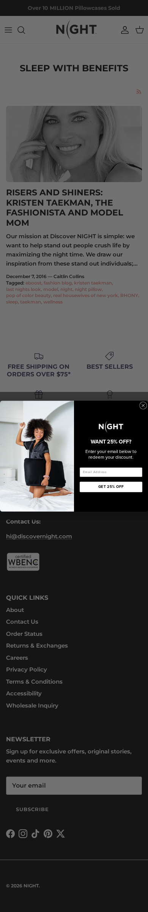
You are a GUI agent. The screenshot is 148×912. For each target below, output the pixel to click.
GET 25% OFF (111, 486)
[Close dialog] (143, 405)
